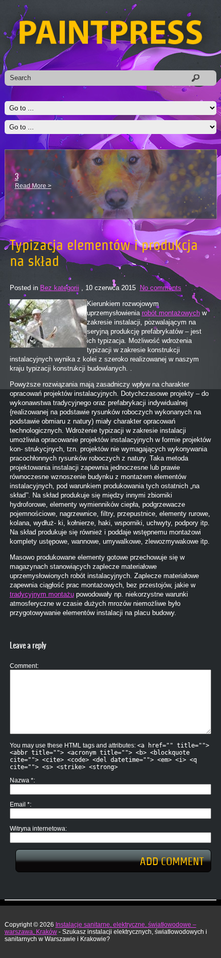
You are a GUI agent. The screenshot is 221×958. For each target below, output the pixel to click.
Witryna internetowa (37, 828)
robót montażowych (171, 313)
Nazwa (21, 780)
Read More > (33, 185)
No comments (160, 288)
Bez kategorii (59, 288)
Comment (23, 665)
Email (20, 804)
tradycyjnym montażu (42, 594)
